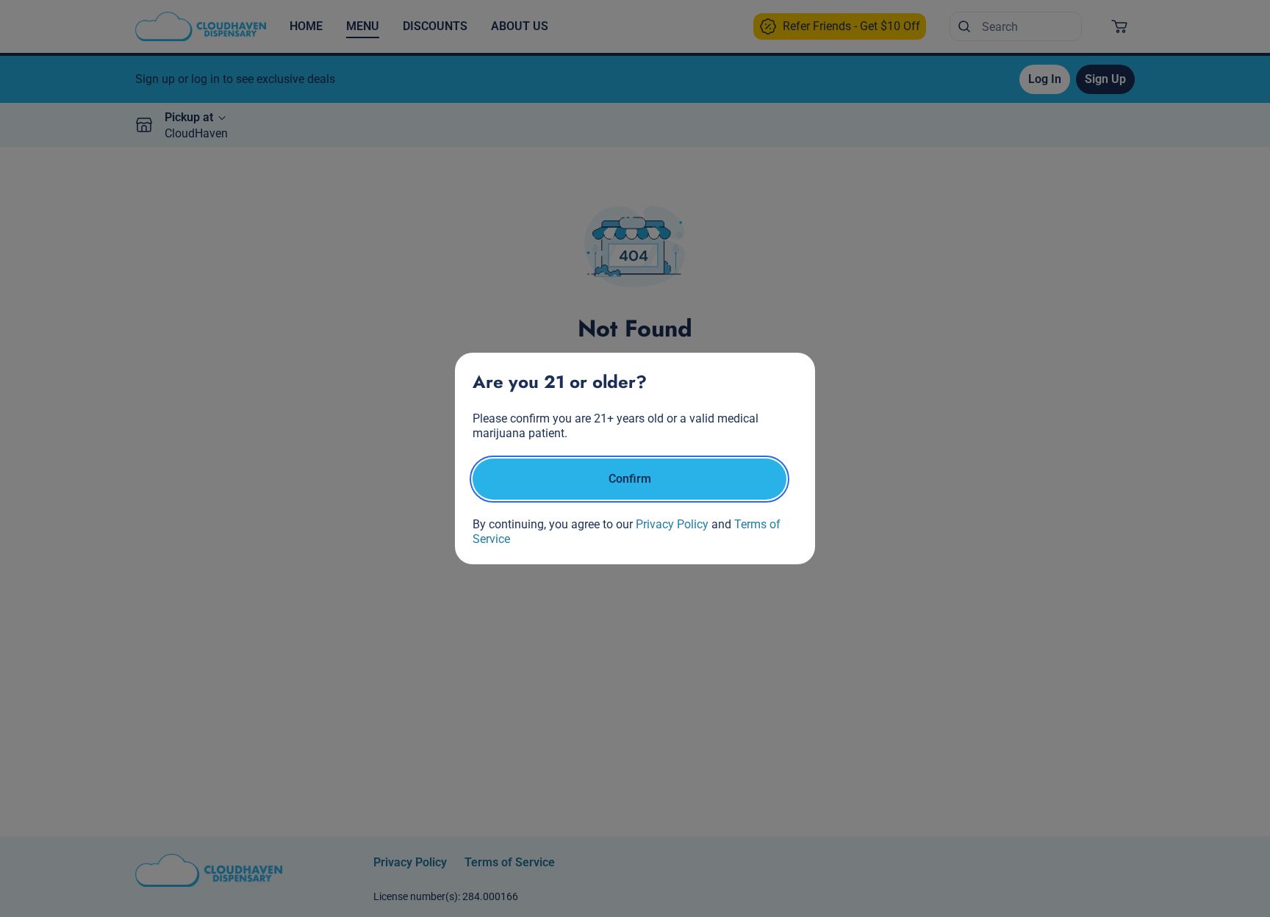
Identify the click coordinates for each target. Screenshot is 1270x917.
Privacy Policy (672, 524)
